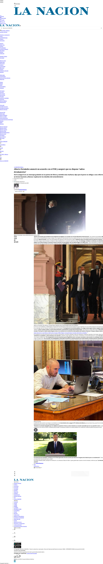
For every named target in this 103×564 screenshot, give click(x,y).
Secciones (3, 18)
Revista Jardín (3, 134)
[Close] (14, 472)
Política (21, 167)
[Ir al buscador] (15, 6)
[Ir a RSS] (14, 540)
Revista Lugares (3, 129)
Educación (2, 63)
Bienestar (2, 68)
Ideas (1, 122)
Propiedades (3, 48)
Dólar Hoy (2, 45)
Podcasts (2, 99)
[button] (51, 93)
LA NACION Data (3, 37)
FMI (34, 464)
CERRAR (1, 0)
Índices (1, 52)
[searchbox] (51, 28)
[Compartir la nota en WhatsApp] (16, 238)
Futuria (1, 43)
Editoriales (2, 75)
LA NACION (16, 167)
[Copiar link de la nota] (14, 240)
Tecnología (2, 93)
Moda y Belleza (3, 101)
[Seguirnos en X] (14, 533)
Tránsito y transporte (5, 35)
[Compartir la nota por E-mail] (17, 242)
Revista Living (3, 131)
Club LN (3, 21)
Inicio (2, 16)
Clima (1, 36)
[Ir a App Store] (17, 547)
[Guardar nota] (14, 237)
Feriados (2, 96)
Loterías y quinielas (4, 98)
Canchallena (2, 86)
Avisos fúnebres (3, 115)
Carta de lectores (4, 118)
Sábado (1, 121)
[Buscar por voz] (101, 28)
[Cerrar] (20, 25)
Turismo (2, 92)
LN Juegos (2, 91)
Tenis (1, 85)
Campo (1, 46)
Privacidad (34, 553)
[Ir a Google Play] (17, 545)
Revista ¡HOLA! (3, 128)
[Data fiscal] (15, 562)
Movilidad (2, 50)
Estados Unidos (3, 56)
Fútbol (1, 82)
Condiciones (29, 553)
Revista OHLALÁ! (3, 126)
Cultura (1, 65)
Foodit (2, 20)
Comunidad (2, 66)
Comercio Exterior (4, 49)
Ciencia (1, 69)
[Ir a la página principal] (51, 14)
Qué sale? (2, 105)
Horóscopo (2, 95)
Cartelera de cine (4, 106)
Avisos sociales (3, 116)
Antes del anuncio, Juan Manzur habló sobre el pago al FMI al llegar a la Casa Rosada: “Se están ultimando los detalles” (60, 332)
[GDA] (17, 557)
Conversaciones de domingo (6, 119)
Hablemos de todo (4, 70)
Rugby (1, 83)
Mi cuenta (3, 23)
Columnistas (3, 76)
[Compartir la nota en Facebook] (14, 242)
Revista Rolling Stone (4, 132)
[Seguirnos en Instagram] (14, 537)
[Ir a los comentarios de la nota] (16, 237)
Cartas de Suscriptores (5, 78)
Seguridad (2, 62)
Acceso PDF (2, 112)
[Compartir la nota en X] (16, 242)
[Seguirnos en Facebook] (14, 529)
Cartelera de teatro (4, 108)
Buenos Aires (3, 60)
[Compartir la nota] (14, 238)
